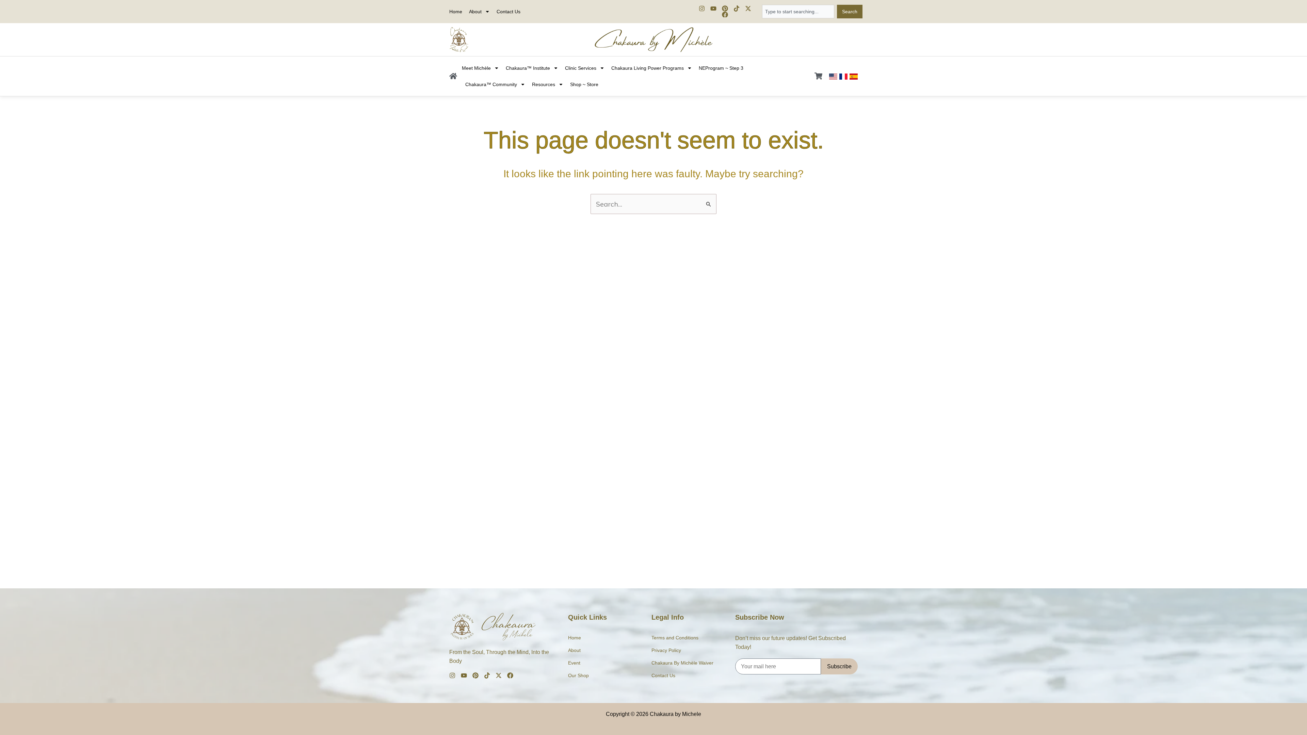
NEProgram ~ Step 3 (721, 68)
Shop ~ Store (584, 84)
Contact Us (508, 11)
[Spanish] (854, 76)
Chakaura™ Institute (528, 68)
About (574, 650)
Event (574, 663)
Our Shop (578, 675)
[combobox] (798, 11)
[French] (843, 76)
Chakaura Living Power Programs (647, 68)
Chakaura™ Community (491, 84)
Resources (543, 84)
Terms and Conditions (674, 637)
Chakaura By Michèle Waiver (682, 663)
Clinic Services (580, 68)
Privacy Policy (666, 650)
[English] (833, 76)
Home (455, 11)
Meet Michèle (476, 68)
